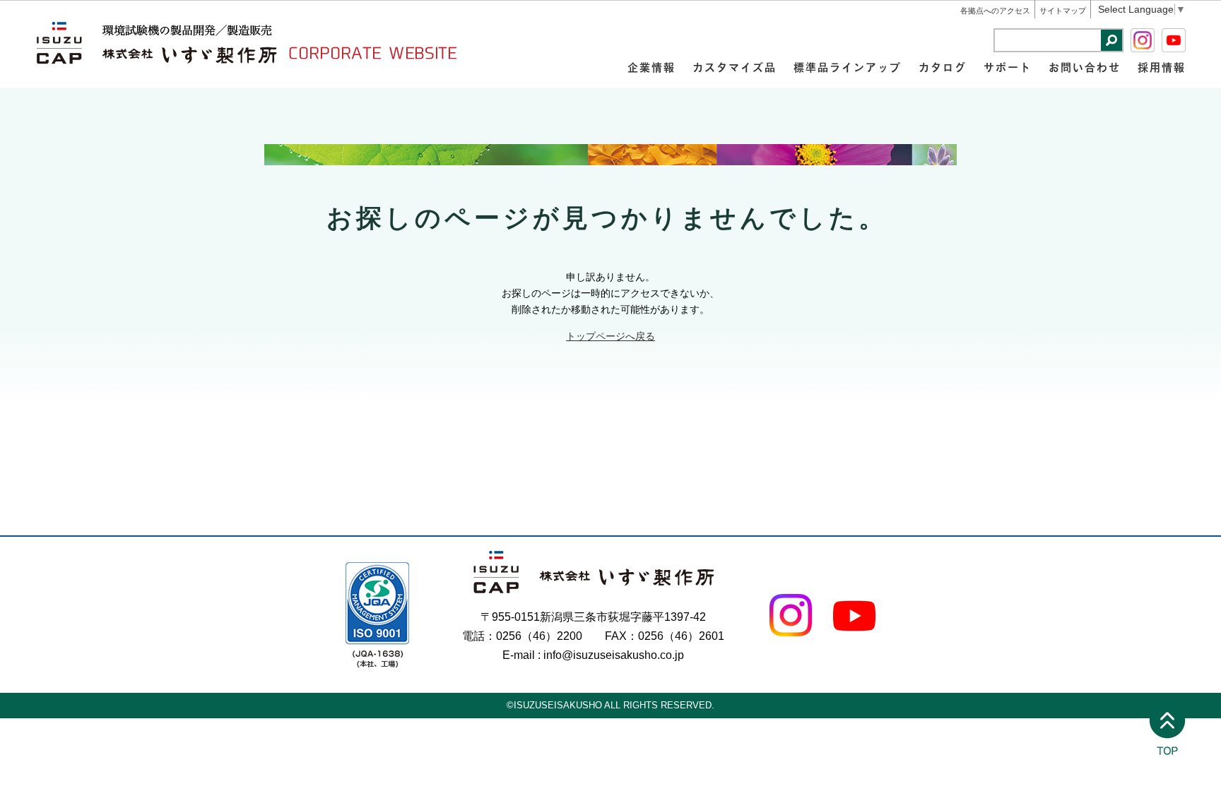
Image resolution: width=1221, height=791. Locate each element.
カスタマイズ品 (734, 66)
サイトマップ (1062, 10)
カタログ (943, 66)
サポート (1008, 66)
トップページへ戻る (610, 336)
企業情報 (651, 66)
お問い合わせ (1085, 66)
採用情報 (1162, 66)
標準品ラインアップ (848, 66)
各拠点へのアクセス (995, 10)
